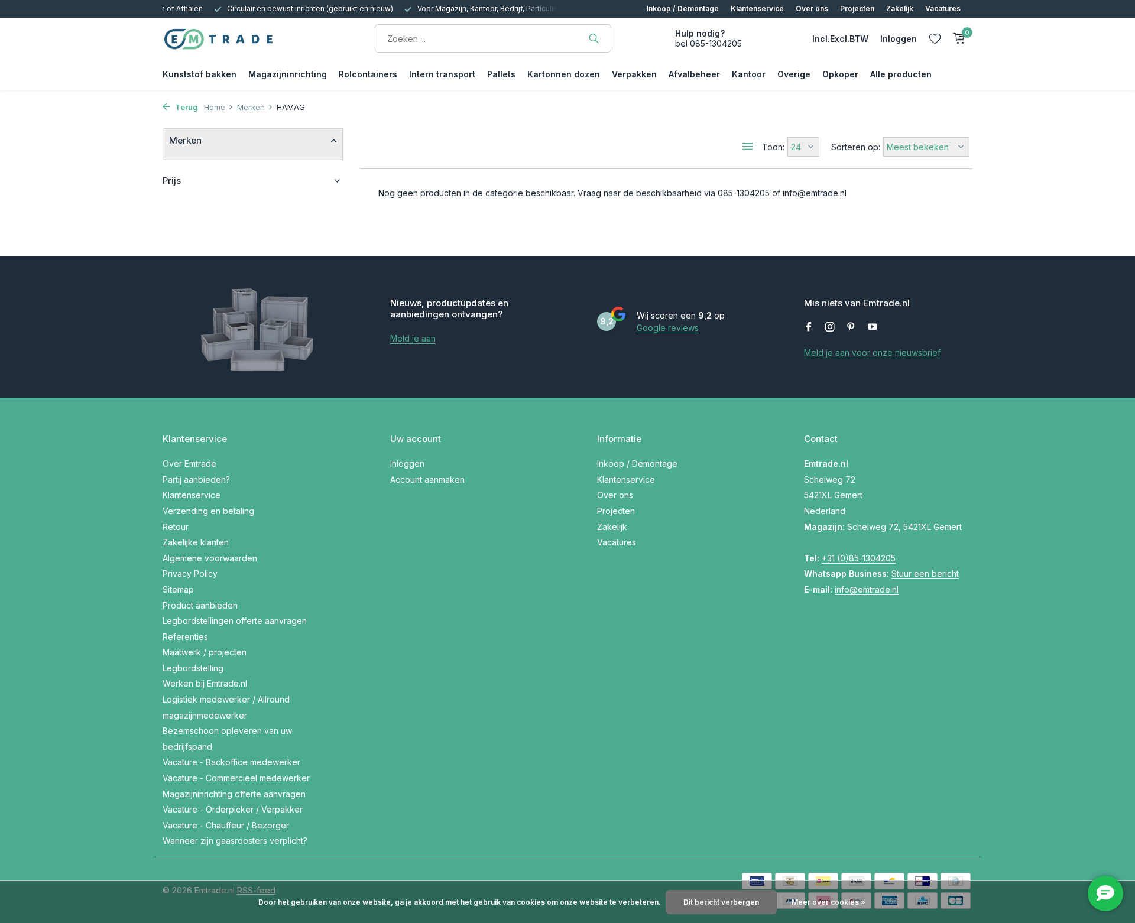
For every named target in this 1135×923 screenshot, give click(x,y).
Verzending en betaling (208, 511)
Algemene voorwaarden (210, 558)
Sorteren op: (855, 147)
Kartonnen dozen (563, 74)
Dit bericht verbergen (721, 902)
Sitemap (178, 589)
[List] (747, 146)
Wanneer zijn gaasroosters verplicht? (235, 841)
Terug (185, 107)
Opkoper (840, 74)
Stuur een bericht (925, 573)
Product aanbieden (200, 605)
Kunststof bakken (199, 74)
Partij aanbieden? (196, 479)
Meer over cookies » (828, 902)
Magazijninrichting (287, 74)
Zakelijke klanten (196, 542)
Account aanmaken (427, 479)
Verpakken (634, 74)
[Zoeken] (593, 38)
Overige (793, 74)
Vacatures (943, 8)
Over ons (812, 8)
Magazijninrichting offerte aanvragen (234, 794)
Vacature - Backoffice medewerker (231, 762)
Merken (251, 107)
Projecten (857, 8)
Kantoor (749, 74)
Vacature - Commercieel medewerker (236, 778)
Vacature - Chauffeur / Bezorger (226, 825)
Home (214, 107)
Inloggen (407, 464)
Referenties (185, 637)
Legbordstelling (193, 668)
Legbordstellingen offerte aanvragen (235, 621)
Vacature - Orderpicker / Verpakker (233, 809)
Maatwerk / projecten (205, 652)
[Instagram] (830, 327)
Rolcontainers (368, 74)
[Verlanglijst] (935, 38)
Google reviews (668, 328)
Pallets (501, 74)
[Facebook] (808, 327)
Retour (176, 527)
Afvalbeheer (694, 74)
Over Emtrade (189, 464)
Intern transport (442, 74)
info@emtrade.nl (867, 589)
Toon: (773, 147)
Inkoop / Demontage (683, 8)
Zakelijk (899, 8)
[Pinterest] (851, 327)
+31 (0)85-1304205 (859, 558)
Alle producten (901, 74)
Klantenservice (757, 8)
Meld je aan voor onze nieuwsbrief (872, 352)
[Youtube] (872, 327)
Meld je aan (413, 338)
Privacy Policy (190, 573)
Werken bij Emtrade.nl (205, 683)
